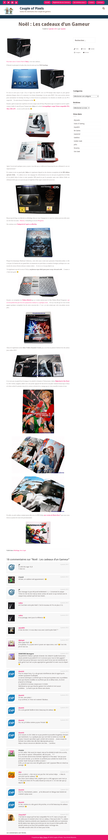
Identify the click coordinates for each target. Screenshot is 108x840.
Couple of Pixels (32, 8)
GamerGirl (77, 134)
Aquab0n (77, 127)
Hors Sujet (23, 550)
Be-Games (77, 130)
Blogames (41, 220)
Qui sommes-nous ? (80, 2)
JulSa (75, 144)
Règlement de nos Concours (61, 2)
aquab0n (21, 628)
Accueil (47, 2)
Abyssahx (77, 120)
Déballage (16, 550)
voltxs (20, 603)
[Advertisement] (87, 72)
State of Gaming (79, 123)
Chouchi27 (22, 815)
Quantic (63, 29)
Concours (100, 2)
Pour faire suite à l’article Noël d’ (18, 61)
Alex (19, 772)
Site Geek (77, 151)
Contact (91, 2)
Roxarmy (77, 148)
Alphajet (21, 640)
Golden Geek (78, 141)
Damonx (22, 220)
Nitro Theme (43, 837)
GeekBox (77, 137)
